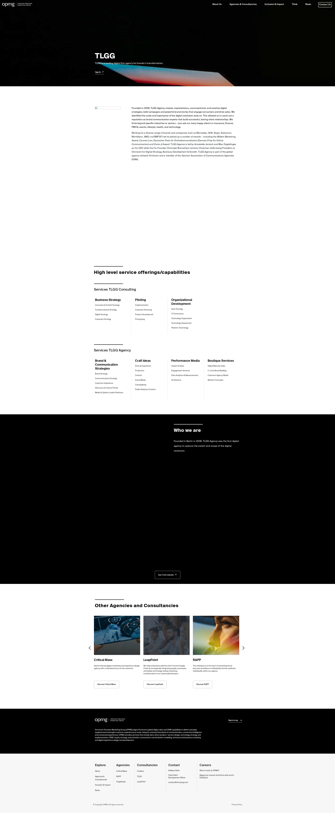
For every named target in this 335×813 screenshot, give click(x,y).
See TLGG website (166, 575)
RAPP (118, 776)
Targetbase (121, 782)
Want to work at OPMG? (209, 770)
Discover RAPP (202, 684)
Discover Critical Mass (106, 684)
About (97, 771)
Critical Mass (121, 771)
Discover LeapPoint (155, 684)
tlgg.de (98, 72)
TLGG (139, 776)
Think (294, 4)
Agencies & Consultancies (243, 4)
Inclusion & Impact (274, 4)
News (308, 4)
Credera (140, 771)
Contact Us (325, 5)
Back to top (233, 720)
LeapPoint (141, 782)
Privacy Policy (237, 805)
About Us (217, 4)
